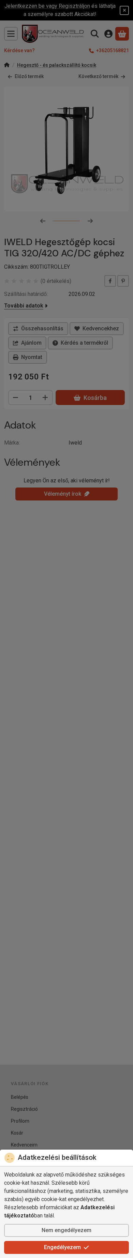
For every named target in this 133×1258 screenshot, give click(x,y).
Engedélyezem (62, 1247)
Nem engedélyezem (66, 1230)
